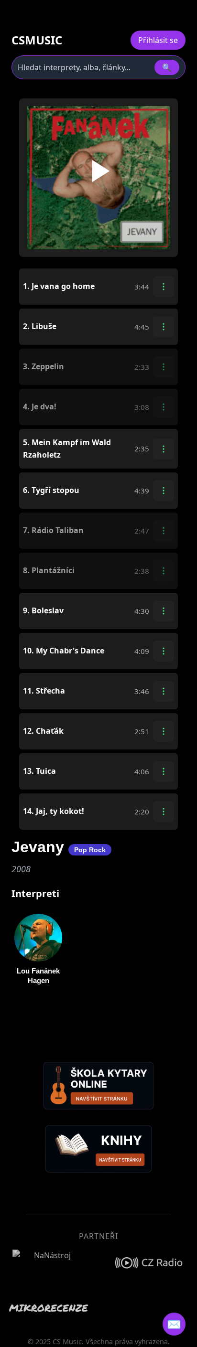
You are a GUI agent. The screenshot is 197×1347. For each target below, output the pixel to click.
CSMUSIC (36, 40)
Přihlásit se (158, 40)
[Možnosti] (163, 286)
